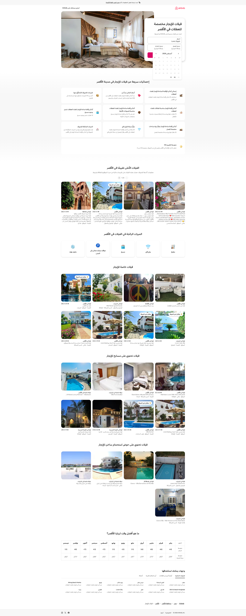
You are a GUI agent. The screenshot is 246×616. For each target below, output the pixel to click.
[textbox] (173, 49)
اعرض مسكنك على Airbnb (71, 8)
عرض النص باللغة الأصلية (113, 2)
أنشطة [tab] (141, 576)
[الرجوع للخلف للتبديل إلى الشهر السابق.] (178, 53)
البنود (162, 613)
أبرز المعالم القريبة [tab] (151, 576)
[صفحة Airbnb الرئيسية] (180, 8)
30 (175, 77)
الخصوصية (168, 613)
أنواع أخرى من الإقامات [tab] (165, 576)
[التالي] (119, 177)
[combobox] (164, 41)
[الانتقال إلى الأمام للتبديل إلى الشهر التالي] (156, 53)
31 (171, 77)
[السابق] (126, 177)
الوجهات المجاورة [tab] (180, 576)
